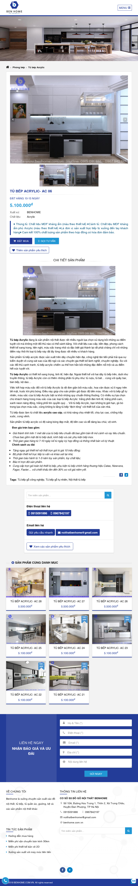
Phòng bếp (19, 67)
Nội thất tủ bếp (77, 479)
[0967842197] (5, 880)
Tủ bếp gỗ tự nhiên (56, 479)
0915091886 (39, 513)
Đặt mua (23, 240)
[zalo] (133, 881)
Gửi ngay (96, 773)
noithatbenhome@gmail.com (79, 532)
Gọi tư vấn (48, 240)
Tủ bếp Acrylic (36, 67)
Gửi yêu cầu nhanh (41, 532)
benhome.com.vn (73, 822)
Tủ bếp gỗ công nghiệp (31, 479)
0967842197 (61, 513)
